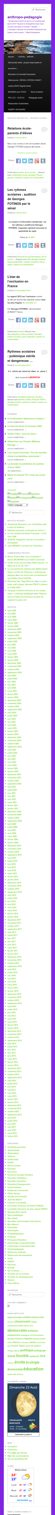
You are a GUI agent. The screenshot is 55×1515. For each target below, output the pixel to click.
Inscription (12, 1446)
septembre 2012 (14, 1114)
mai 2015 (11, 1015)
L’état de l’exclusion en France (17, 281)
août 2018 (11, 895)
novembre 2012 (14, 1108)
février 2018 (12, 913)
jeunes (36, 1338)
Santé (10, 1258)
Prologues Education (17, 1239)
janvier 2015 (12, 1028)
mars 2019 (12, 873)
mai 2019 (11, 867)
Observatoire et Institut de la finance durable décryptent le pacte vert (27, 596)
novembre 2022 (14, 740)
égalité (10, 1374)
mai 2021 (11, 796)
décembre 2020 (14, 811)
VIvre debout (13, 1283)
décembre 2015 (14, 994)
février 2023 (12, 731)
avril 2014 (11, 1055)
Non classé (12, 1218)
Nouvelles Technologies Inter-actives (24, 1221)
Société (20, 172)
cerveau (10, 1322)
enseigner (25, 1335)
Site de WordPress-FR (17, 1458)
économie (15, 1369)
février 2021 (12, 805)
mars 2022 (12, 765)
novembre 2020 (14, 814)
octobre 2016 (13, 963)
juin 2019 (11, 864)
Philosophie (12, 1230)
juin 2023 (11, 718)
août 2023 (11, 712)
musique (25, 1342)
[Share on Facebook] (18, 161)
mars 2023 (12, 728)
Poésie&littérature (15, 1233)
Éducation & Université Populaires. (22, 74)
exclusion (30, 334)
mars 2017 (12, 947)
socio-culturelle (28, 336)
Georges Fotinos (35, 175)
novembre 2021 (14, 777)
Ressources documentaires (29, 256)
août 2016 (11, 969)
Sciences (11, 1264)
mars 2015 (12, 1021)
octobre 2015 (13, 1000)
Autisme (11, 1156)
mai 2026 (11, 613)
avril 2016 (11, 981)
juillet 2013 (12, 1083)
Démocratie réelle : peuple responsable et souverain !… (25, 65)
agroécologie (13, 1150)
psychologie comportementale (21, 1242)
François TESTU (38, 399)
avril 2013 (11, 1093)
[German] (34, 494)
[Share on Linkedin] (30, 161)
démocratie (17, 1330)
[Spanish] (13, 501)
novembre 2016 (14, 959)
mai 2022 (11, 759)
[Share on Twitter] (24, 161)
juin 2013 (11, 1086)
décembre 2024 (14, 663)
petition (37, 1345)
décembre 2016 (14, 956)
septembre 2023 (14, 709)
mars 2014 (12, 1058)
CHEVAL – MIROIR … (27, 56)
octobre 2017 (13, 926)
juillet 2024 (12, 678)
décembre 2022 (14, 737)
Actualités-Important (26, 397)
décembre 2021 (14, 774)
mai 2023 (11, 721)
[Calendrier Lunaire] (23, 1435)
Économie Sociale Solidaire (20, 1174)
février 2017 (12, 950)
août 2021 (11, 786)
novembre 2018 (14, 885)
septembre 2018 (14, 892)
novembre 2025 (14, 632)
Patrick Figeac (18, 1345)
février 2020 (12, 839)
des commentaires (18, 1455)
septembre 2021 (14, 783)
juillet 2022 (12, 752)
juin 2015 (11, 1012)
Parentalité (12, 1227)
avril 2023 (11, 725)
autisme (27, 1317)
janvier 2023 (12, 734)
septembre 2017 (14, 929)
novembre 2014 (14, 1034)
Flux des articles (17, 1452)
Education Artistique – (17, 1177)
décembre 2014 (14, 1031)
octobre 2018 (13, 888)
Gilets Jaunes (13, 1193)
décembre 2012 (14, 1105)
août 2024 (11, 675)
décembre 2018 (14, 882)
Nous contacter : (37, 91)
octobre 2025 (13, 635)
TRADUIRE (11, 490)
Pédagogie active (36, 97)
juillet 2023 (12, 715)
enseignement (13, 1335)
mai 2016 (11, 978)
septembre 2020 (14, 820)
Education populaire (16, 1181)
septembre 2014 (14, 1040)
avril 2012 (11, 1130)
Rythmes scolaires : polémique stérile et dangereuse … (21, 356)
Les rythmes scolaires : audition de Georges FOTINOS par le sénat (21, 198)
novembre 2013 (14, 1071)
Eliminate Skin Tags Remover (20, 581)
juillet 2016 (12, 972)
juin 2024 (11, 681)
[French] (23, 494)
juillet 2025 (12, 641)
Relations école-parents (28, 152)
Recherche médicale (16, 1252)
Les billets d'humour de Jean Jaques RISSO (27, 1208)
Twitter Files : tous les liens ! (22, 433)
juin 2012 (11, 1123)
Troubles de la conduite (18, 1273)
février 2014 (12, 1061)
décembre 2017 (14, 919)
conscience (12, 1325)
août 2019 (11, 857)
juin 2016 (11, 975)
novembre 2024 (14, 666)
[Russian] (37, 497)
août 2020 (11, 823)
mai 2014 (11, 1052)
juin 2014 (11, 1049)
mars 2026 (12, 619)
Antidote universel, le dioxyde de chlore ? (26, 530)
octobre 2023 (13, 706)
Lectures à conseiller (16, 1202)
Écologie (11, 1168)
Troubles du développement (20, 1276)
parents (10, 177)
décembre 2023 (14, 700)
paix (9, 1346)
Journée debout (14, 1199)
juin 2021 (11, 793)
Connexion (12, 1449)
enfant (28, 399)
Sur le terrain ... (31, 172)
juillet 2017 (12, 935)
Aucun (16, 422)
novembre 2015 (14, 997)
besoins (21, 399)
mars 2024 (12, 690)
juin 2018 (11, 901)
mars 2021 (12, 802)
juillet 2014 (12, 1046)
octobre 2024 (13, 669)
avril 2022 (11, 762)
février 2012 (12, 1136)
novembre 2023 (14, 703)
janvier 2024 (12, 697)
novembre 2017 (14, 922)
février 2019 (12, 876)
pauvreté (30, 1345)
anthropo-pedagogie (24, 16)
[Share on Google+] (36, 161)
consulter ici (30, 302)
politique (26, 1350)
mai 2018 (11, 904)
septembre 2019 (14, 854)
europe (11, 1338)
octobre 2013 (13, 1074)
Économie (12, 1171)
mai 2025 (11, 647)
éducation (33, 1369)
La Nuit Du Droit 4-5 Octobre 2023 (24, 426)
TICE (42, 1356)
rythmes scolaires (31, 262)
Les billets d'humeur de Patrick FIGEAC (25, 1205)
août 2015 (11, 1006)
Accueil (11, 56)
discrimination (13, 334)
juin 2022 (11, 755)
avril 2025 (11, 650)
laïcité (9, 1342)
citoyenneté (22, 1321)
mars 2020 (12, 836)
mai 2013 (11, 1089)
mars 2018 (12, 910)
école (25, 175)
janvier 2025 (12, 660)
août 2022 (11, 749)
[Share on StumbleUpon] (16, 166)
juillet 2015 (12, 1009)
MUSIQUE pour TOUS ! (17, 91)
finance (19, 1338)
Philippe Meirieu (13, 1351)
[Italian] (11, 497)
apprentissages (14, 1317)
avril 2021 (11, 799)
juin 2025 (11, 644)
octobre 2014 (13, 1037)
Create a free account (17, 562)
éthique (20, 1374)
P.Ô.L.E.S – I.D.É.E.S (16, 97)
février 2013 (12, 1099)
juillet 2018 (12, 898)
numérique (41, 1342)
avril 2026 (11, 616)
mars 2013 (12, 1096)
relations (18, 177)
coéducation (17, 175)
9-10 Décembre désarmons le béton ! (26, 418)
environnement (14, 1187)
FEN (29, 259)
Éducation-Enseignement (18, 1184)
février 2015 (12, 1024)
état (14, 1374)
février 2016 (12, 987)
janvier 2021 (12, 808)
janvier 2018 (12, 916)
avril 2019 (11, 870)
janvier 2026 (12, 626)
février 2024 (12, 694)
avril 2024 (11, 687)
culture (26, 1325)
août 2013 (11, 1080)
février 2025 (12, 656)
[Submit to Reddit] (10, 166)
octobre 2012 (13, 1111)
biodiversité (12, 1159)
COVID (10, 1162)
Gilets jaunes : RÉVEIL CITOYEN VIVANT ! (25, 80)
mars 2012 (12, 1133)
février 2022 (12, 768)
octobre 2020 (13, 817)
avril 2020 (11, 833)
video (9, 264)
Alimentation (13, 1153)
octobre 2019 (13, 851)
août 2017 (11, 932)
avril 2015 (11, 1018)
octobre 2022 (13, 743)
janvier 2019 (12, 879)
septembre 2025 (14, 638)
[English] (12, 494)
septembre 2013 (14, 1077)
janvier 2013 (12, 1102)
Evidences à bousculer (17, 1190)
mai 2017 (11, 941)
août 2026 (11, 610)
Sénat (41, 262)
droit (31, 1325)
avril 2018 (11, 907)
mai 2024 (11, 684)
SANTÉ (10, 1261)
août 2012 (11, 1117)
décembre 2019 (14, 845)
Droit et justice (14, 1165)
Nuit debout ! (13, 1224)
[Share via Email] (23, 166)
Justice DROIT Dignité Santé (19, 86)
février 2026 (12, 623)
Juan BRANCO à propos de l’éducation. (25, 545)
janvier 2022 (12, 771)
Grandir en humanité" (17, 1196)
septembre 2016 (14, 966)
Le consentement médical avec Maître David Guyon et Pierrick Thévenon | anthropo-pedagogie (27, 571)
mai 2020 (11, 830)
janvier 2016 (12, 991)
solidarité (34, 1356)
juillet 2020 (12, 827)
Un (15, 471)
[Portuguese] (24, 497)
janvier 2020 (12, 842)
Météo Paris (21, 1470)
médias (32, 1342)
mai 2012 (11, 1126)
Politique (11, 1236)
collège (34, 1321)
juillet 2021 (12, 789)
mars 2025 (12, 653)
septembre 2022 (14, 746)
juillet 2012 (12, 1120)
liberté (16, 1342)
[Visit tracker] (8, 1306)
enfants (33, 1331)
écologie (32, 1362)
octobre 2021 (13, 780)
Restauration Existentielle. (18, 103)
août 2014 (11, 1043)
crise (20, 1325)
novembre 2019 (14, 848)
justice (42, 1338)
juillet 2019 (12, 861)
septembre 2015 (14, 1003)
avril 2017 (11, 944)
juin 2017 (11, 938)
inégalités (27, 1338)
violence (10, 1363)
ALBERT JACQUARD (16, 109)
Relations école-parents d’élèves (19, 130)
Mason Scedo (13, 556)
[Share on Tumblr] (43, 161)
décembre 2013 (14, 1068)
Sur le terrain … (14, 1270)
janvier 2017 (12, 953)
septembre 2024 (14, 672)
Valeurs (10, 1279)
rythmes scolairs (29, 402)
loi (21, 1342)
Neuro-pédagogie (15, 1215)
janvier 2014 (12, 1065)
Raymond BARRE (14, 262)
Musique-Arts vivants (17, 1212)
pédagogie (40, 1350)
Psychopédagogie (15, 1249)
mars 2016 (12, 984)
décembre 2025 (14, 629)
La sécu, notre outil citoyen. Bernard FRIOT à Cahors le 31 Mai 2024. (27, 584)
